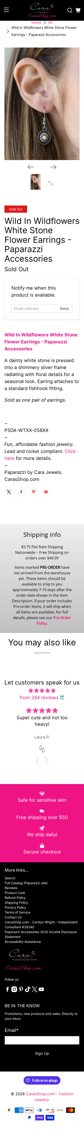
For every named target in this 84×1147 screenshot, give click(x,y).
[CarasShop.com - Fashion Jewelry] (42, 10)
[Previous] (30, 167)
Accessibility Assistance (23, 942)
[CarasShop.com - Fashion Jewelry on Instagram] (14, 991)
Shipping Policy (16, 902)
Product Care (15, 893)
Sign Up (42, 1053)
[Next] (53, 167)
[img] (42, 690)
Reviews (11, 888)
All (50, 22)
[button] (38, 760)
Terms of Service (17, 912)
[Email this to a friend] (46, 491)
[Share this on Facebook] (21, 491)
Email (12, 1030)
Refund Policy (15, 898)
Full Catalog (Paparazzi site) (26, 883)
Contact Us (13, 917)
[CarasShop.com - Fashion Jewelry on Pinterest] (21, 991)
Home (36, 22)
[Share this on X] (8, 491)
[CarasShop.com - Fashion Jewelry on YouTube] (41, 991)
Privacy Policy (15, 907)
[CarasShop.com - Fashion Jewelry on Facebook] (7, 991)
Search (10, 878)
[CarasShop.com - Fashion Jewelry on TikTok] (28, 991)
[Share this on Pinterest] (33, 491)
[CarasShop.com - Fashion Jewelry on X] (34, 991)
